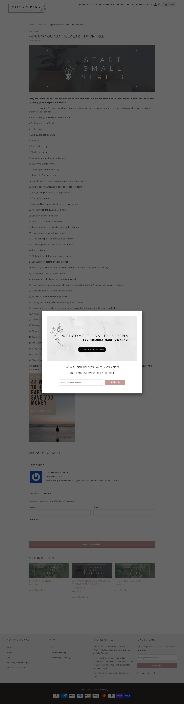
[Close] (139, 313)
